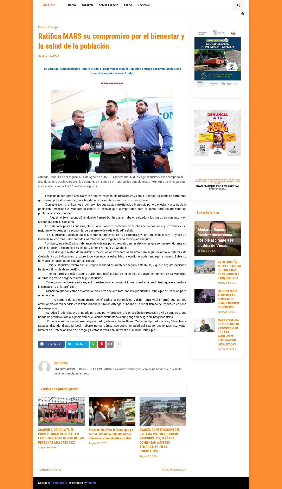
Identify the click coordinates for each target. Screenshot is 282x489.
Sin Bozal (61, 363)
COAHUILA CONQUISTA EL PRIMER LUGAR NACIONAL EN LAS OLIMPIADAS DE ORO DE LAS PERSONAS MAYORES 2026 (61, 436)
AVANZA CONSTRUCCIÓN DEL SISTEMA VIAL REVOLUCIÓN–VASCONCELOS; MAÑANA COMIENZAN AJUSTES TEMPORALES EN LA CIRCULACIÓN (160, 440)
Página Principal (48, 27)
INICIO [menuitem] (72, 5)
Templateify (59, 482)
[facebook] (242, 14)
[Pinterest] (101, 344)
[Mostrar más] (118, 344)
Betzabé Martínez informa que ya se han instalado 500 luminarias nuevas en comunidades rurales (111, 434)
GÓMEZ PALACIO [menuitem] (108, 5)
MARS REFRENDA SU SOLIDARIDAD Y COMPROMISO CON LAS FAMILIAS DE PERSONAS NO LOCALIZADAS (228, 332)
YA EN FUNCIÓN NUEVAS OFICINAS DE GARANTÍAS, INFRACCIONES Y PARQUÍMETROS (229, 270)
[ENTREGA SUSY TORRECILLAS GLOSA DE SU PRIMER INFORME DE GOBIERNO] (204, 296)
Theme (92, 482)
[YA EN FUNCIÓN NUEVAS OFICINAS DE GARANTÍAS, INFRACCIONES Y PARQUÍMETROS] (204, 267)
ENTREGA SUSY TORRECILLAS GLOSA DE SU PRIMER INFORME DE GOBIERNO (228, 299)
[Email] (110, 344)
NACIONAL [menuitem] (144, 5)
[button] (238, 5)
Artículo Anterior (50, 469)
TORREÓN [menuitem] (87, 5)
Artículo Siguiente (173, 469)
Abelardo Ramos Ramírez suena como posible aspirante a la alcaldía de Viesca (215, 237)
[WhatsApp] (93, 344)
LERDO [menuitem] (128, 5)
